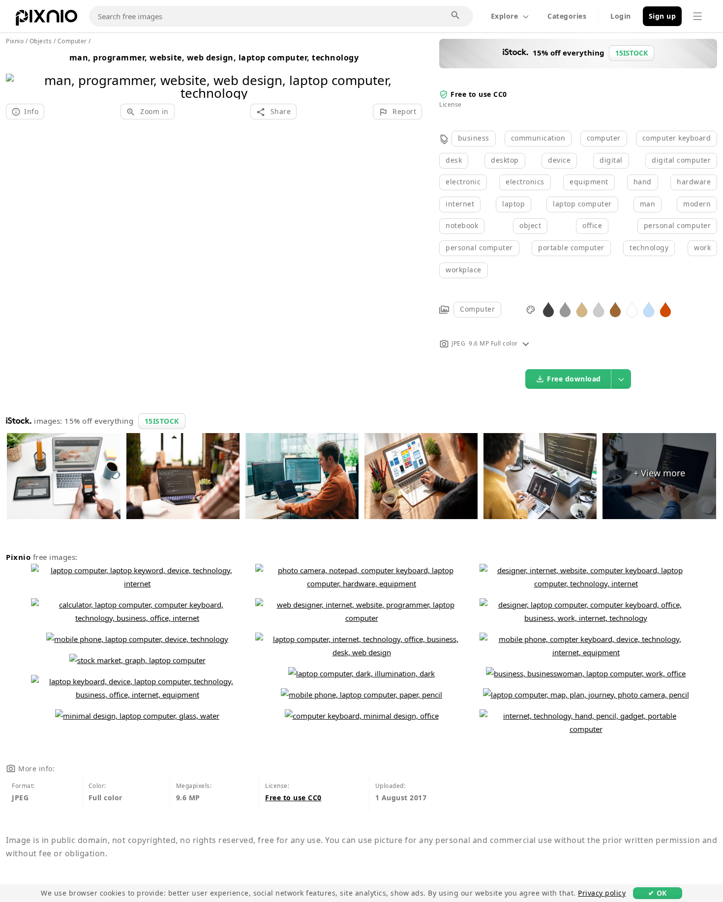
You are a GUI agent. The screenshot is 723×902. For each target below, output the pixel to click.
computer (604, 138)
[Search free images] (456, 15)
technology (649, 247)
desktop (505, 160)
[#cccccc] (598, 309)
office (592, 225)
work (702, 247)
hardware (694, 181)
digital (611, 160)
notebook (462, 225)
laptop (513, 203)
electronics (525, 181)
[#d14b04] (665, 309)
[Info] (525, 343)
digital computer (681, 160)
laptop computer (582, 203)
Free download (574, 378)
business (473, 138)
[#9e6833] (615, 309)
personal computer (677, 225)
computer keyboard (676, 138)
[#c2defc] (648, 309)
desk (454, 160)
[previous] (17, 74)
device (559, 160)
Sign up (662, 16)
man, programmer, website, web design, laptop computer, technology (214, 57)
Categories (566, 16)
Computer (477, 309)
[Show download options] (621, 379)
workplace (464, 269)
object (530, 225)
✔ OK (657, 893)
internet (460, 203)
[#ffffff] (632, 309)
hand (642, 181)
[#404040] (548, 309)
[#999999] (565, 309)
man (648, 203)
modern (697, 203)
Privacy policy (602, 893)
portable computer (571, 247)
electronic (463, 181)
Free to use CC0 (479, 94)
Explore (504, 16)
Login (620, 16)
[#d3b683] (581, 309)
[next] (411, 74)
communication (538, 138)
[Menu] (697, 16)
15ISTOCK (162, 421)
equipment (589, 181)
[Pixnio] (46, 19)
